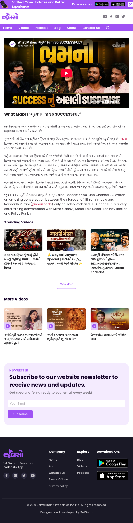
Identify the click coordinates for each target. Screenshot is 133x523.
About (71, 28)
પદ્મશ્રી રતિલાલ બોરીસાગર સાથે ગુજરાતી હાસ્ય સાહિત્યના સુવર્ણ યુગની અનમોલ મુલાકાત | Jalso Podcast (107, 263)
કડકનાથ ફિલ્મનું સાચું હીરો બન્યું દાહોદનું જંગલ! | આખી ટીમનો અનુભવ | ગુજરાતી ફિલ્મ (22, 261)
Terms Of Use (58, 479)
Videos (23, 28)
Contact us (91, 28)
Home (7, 28)
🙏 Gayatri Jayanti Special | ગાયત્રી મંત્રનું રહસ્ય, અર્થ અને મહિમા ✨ (64, 259)
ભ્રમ (124, 139)
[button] (130, 4)
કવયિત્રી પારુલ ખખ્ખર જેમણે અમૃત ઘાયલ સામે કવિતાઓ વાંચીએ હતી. (23, 338)
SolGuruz (86, 512)
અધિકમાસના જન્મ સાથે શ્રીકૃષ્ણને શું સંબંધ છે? (62, 336)
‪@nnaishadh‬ (42, 204)
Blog (57, 28)
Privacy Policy (58, 486)
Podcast (41, 28)
